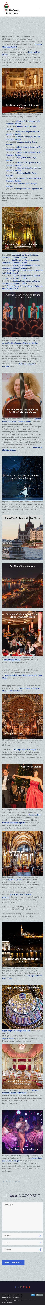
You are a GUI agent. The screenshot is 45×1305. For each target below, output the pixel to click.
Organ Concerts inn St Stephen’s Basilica (22, 989)
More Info (39, 1294)
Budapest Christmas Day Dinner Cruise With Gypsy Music (22, 615)
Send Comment (13, 1262)
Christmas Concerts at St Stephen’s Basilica (22, 106)
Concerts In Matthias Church (19, 853)
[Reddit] (19, 1181)
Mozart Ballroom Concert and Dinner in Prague (23, 1082)
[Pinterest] (10, 1181)
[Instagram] (21, 1287)
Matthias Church (15, 880)
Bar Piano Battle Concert (22, 566)
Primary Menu (41, 8)
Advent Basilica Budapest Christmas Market (20, 343)
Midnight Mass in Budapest (25, 749)
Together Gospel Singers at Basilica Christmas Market (22, 296)
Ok (33, 1294)
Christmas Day (34, 815)
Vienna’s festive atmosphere (13, 823)
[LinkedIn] (16, 1181)
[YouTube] (26, 1287)
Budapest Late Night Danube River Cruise (22, 960)
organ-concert (8, 1038)
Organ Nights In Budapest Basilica (16, 1031)
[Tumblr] (13, 1181)
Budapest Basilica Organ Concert (29, 189)
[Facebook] (3, 1181)
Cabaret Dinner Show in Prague (22, 1149)
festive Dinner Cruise (12, 660)
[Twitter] (7, 1181)
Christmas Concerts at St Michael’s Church (22, 245)
